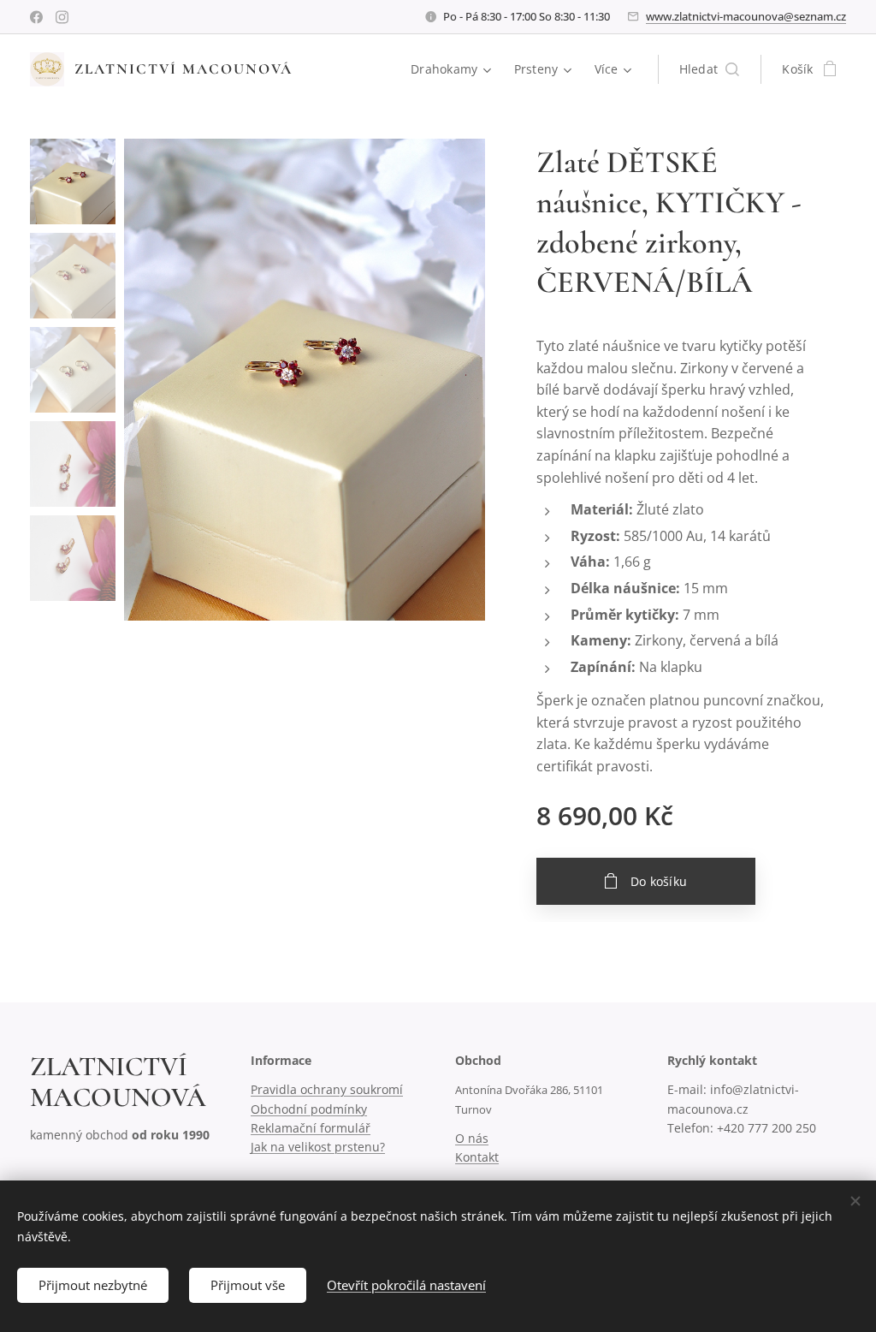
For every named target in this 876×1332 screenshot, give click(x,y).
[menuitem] (453, 69)
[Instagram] (62, 17)
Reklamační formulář (310, 1128)
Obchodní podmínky (309, 1109)
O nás (471, 1138)
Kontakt (477, 1157)
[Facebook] (36, 17)
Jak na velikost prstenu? (318, 1147)
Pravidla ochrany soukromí (327, 1089)
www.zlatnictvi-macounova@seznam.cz (746, 16)
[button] (709, 69)
